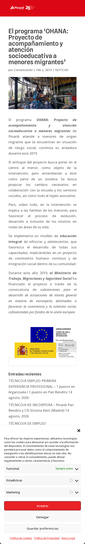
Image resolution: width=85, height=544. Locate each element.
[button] (79, 431)
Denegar (42, 517)
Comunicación (23, 70)
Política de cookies (21, 538)
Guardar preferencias (43, 528)
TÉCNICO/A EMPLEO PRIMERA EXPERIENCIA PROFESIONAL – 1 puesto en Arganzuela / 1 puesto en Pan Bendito (41, 386)
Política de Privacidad (46, 538)
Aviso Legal (68, 538)
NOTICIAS (61, 70)
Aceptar (42, 506)
